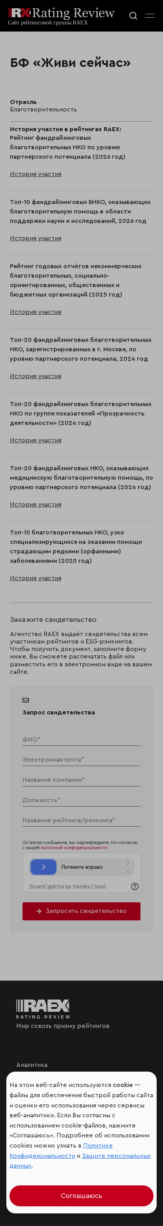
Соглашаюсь (81, 1196)
